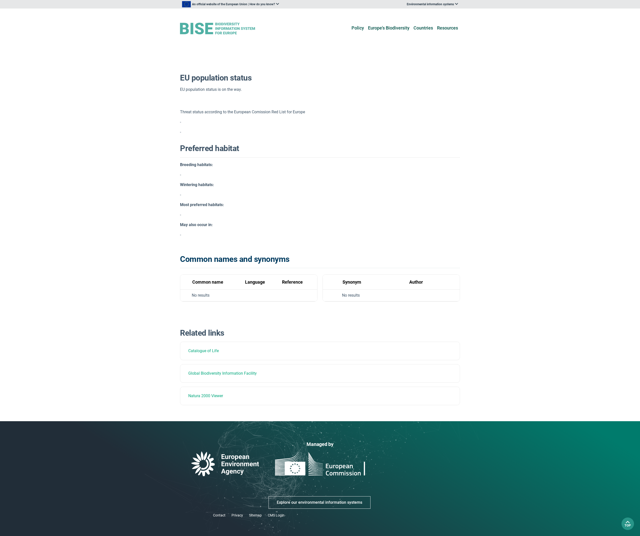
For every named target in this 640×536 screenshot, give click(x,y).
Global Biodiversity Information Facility (222, 373)
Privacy (237, 515)
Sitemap (255, 515)
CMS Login (276, 515)
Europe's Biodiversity (389, 28)
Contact (219, 515)
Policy (358, 28)
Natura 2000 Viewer (205, 395)
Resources (447, 28)
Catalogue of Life (203, 350)
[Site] (225, 29)
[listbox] (230, 4)
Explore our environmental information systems (319, 502)
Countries (423, 28)
